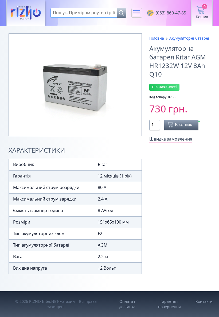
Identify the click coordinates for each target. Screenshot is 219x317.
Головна (156, 38)
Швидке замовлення (170, 139)
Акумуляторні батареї (189, 38)
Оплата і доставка (127, 304)
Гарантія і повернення (169, 304)
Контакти (204, 301)
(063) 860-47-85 (171, 13)
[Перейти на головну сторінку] (26, 13)
